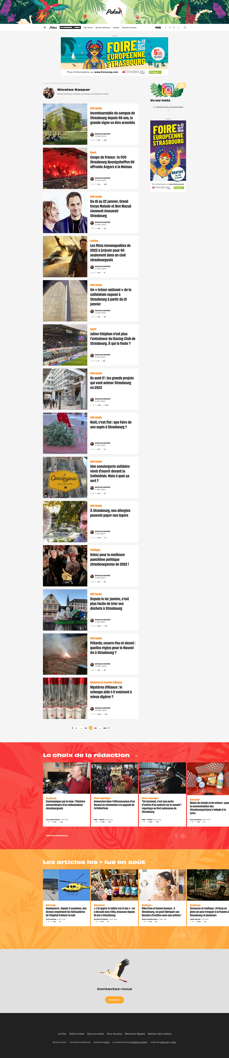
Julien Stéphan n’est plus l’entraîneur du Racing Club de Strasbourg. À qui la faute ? (112, 338)
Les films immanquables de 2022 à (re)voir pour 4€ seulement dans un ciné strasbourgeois (110, 252)
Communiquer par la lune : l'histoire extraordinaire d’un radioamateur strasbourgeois (65, 804)
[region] (106, 27)
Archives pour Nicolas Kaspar (61, 83)
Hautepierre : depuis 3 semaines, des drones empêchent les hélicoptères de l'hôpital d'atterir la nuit (66, 911)
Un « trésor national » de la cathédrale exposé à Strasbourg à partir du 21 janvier (110, 296)
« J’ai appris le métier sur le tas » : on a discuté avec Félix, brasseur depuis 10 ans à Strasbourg (114, 911)
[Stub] (158, 27)
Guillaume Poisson (53, 819)
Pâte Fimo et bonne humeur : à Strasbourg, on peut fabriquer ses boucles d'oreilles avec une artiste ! (161, 911)
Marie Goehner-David (149, 919)
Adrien (101, 819)
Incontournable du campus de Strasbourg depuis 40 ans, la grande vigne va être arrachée (112, 117)
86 (95, 728)
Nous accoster (95, 1033)
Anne (95, 819)
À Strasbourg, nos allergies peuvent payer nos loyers (110, 512)
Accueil (46, 83)
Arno (173, 1042)
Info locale (88, 27)
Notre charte (76, 1033)
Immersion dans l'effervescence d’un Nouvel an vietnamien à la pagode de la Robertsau (114, 804)
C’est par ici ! (114, 1000)
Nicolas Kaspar (73, 89)
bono (106, 1042)
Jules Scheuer (51, 919)
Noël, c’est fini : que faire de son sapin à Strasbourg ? (111, 424)
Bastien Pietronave (101, 919)
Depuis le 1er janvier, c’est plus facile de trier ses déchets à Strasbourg (109, 603)
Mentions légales (135, 1033)
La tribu (62, 1033)
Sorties (116, 27)
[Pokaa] (114, 12)
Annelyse (164, 1042)
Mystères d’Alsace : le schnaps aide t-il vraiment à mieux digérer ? (111, 691)
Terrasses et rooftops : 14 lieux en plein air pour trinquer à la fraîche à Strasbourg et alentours (209, 911)
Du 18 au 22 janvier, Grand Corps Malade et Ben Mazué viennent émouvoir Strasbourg (110, 208)
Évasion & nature (129, 27)
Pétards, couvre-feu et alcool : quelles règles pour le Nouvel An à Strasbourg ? (112, 647)
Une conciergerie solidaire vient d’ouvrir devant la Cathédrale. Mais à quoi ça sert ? (110, 473)
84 (86, 728)
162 (105, 728)
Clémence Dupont (138, 1042)
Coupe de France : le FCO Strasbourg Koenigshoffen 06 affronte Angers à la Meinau (112, 161)
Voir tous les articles (57, 835)
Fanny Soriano (195, 919)
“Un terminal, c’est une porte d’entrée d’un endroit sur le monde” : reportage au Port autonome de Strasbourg (162, 806)
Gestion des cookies (159, 1033)
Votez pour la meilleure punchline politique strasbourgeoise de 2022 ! (109, 559)
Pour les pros (114, 1033)
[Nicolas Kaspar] (48, 93)
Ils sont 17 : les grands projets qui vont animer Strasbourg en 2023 (112, 382)
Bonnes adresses (103, 27)
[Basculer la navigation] (45, 27)
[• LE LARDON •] (70, 27)
